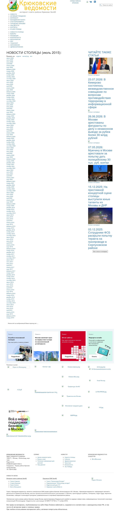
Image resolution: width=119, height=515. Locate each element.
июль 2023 (10, 127)
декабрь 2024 (11, 95)
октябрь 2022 (11, 144)
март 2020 (10, 202)
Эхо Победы (68, 466)
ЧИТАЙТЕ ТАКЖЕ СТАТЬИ (99, 53)
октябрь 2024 (11, 99)
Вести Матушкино (15, 487)
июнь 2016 (10, 286)
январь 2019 (10, 228)
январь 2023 (10, 138)
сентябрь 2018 (11, 235)
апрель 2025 (10, 88)
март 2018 (10, 247)
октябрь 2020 (11, 189)
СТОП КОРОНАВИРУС (17, 22)
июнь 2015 (10, 308)
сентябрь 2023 (11, 123)
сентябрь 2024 (11, 101)
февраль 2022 (11, 159)
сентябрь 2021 (11, 168)
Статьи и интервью (94, 75)
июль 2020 (10, 194)
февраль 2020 (11, 204)
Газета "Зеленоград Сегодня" (55, 481)
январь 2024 (10, 116)
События (67, 459)
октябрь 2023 (11, 121)
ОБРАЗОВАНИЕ (15, 45)
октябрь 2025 (11, 77)
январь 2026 (10, 71)
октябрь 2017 (11, 256)
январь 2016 (10, 295)
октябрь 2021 (11, 166)
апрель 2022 (10, 155)
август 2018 (10, 237)
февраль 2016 (11, 293)
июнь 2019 (10, 219)
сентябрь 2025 (11, 78)
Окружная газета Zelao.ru (54, 487)
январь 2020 (10, 206)
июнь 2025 (10, 84)
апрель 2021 (10, 177)
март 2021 (10, 179)
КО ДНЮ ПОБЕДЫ (15, 29)
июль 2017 (10, 262)
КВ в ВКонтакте (96, 459)
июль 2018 (10, 239)
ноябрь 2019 (10, 209)
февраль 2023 (11, 136)
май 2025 (9, 86)
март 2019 (10, 224)
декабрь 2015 (11, 297)
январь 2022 (10, 161)
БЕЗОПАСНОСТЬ (15, 37)
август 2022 (10, 148)
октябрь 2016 (11, 278)
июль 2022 (10, 149)
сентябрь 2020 (11, 191)
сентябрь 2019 (11, 213)
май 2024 (9, 108)
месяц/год (25, 56)
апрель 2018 (10, 245)
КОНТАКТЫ (13, 27)
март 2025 (10, 90)
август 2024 (10, 103)
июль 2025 (10, 82)
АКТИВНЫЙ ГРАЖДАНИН (18, 16)
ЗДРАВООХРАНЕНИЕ (16, 47)
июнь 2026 (10, 62)
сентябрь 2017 (11, 258)
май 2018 (9, 243)
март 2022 (10, 157)
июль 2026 (10, 60)
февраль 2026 (11, 69)
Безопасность (69, 465)
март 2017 (10, 269)
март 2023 (10, 135)
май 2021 (9, 176)
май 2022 (9, 153)
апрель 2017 (10, 267)
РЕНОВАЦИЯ (14, 36)
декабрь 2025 (11, 73)
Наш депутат (41, 465)
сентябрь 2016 (11, 280)
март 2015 (10, 314)
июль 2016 (10, 284)
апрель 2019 (10, 222)
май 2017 (9, 265)
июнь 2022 (10, 151)
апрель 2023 (10, 133)
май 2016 (9, 288)
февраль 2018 (11, 248)
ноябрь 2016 (10, 276)
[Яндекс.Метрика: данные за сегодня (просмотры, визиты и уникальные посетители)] (97, 479)
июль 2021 (10, 172)
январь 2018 (10, 250)
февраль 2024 (11, 114)
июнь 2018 (10, 241)
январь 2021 (10, 183)
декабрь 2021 (11, 163)
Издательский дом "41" (53, 485)
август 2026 (10, 58)
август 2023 (10, 125)
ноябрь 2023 (10, 120)
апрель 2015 (10, 312)
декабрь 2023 (11, 118)
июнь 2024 (10, 107)
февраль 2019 (11, 226)
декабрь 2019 (11, 207)
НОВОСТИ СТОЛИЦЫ (17, 32)
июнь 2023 (10, 129)
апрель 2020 (10, 200)
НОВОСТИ (13, 14)
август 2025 (10, 80)
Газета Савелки (15, 481)
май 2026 (9, 64)
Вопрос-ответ (41, 459)
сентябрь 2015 (11, 303)
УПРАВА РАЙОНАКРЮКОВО (75, 2)
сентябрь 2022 (11, 146)
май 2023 (9, 131)
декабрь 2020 (11, 185)
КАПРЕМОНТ (14, 18)
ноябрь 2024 (10, 97)
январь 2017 (10, 273)
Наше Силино (14, 485)
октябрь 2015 (11, 301)
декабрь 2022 (11, 140)
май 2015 (9, 310)
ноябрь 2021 (10, 164)
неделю (18, 56)
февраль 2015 (11, 316)
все (31, 56)
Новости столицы (70, 457)
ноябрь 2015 (10, 299)
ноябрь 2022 (10, 142)
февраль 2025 (11, 92)
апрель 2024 (10, 110)
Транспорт (68, 463)
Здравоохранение (70, 461)
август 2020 (10, 192)
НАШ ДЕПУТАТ (14, 25)
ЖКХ (11, 41)
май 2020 (9, 198)
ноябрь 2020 (10, 187)
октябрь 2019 (11, 211)
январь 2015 (10, 318)
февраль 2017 (11, 271)
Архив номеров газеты (44, 457)
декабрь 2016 (11, 275)
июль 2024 (10, 105)
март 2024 (10, 112)
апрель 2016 (10, 290)
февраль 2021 (11, 181)
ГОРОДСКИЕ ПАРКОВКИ (17, 23)
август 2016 (10, 282)
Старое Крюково (15, 483)
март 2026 (10, 67)
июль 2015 (10, 306)
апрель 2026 (10, 65)
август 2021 (10, 170)
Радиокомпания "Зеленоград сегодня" (58, 483)
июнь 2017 (10, 263)
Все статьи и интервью (100, 251)
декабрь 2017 (11, 252)
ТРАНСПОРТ (14, 43)
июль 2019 (10, 217)
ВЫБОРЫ (13, 34)
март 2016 (10, 291)
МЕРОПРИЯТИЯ (15, 39)
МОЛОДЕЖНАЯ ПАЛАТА (17, 20)
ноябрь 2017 (10, 254)
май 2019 (9, 220)
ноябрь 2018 (10, 232)
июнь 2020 (10, 196)
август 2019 (10, 215)
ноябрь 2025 (10, 75)
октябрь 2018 (11, 234)
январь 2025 (10, 93)
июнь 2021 (10, 174)
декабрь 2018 (11, 230)
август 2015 (10, 305)
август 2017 (10, 260)
